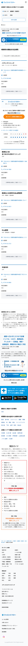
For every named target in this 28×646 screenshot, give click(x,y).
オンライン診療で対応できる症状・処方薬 (14, 44)
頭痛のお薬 (17, 554)
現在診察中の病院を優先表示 (12, 56)
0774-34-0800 (7, 282)
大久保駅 (8, 436)
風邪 (2, 419)
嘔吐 (13, 422)
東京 (3, 575)
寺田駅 (3, 433)
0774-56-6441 (7, 78)
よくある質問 (5, 619)
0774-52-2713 (7, 243)
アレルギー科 (5, 566)
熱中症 (3, 425)
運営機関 (4, 631)
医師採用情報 (5, 607)
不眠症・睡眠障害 (6, 561)
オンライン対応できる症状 (10, 130)
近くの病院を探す (8, 541)
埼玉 (3, 580)
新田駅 (3, 436)
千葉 (9, 573)
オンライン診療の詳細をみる (14, 117)
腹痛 (20, 419)
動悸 (15, 425)
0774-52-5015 (7, 206)
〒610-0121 (15, 200)
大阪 (9, 578)
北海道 (3, 573)
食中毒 (7, 419)
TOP (2, 541)
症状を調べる (5, 591)
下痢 (7, 425)
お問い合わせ (5, 622)
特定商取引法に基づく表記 (8, 628)
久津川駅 (8, 433)
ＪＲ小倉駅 (4, 439)
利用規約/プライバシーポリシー (10, 625)
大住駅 (10, 439)
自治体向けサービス (7, 603)
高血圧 (19, 425)
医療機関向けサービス (7, 600)
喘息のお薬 (17, 557)
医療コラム (4, 594)
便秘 (10, 422)
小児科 (3, 554)
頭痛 (23, 419)
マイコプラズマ (20, 422)
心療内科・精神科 (6, 557)
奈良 (15, 575)
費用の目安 (14, 382)
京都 (15, 573)
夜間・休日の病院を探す (8, 596)
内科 (2, 412)
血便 (11, 425)
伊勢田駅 (14, 436)
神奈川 (3, 578)
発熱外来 (4, 550)
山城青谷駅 (22, 436)
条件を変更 (14, 19)
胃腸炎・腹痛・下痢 (7, 564)
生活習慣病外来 (18, 561)
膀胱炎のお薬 (18, 559)
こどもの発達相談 (6, 559)
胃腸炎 (3, 422)
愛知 (9, 575)
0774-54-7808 (7, 169)
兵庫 (9, 580)
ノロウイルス (13, 419)
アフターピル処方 (19, 564)
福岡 (15, 578)
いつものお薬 (18, 552)
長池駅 (14, 433)
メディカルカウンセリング (8, 585)
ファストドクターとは (7, 589)
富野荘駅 (19, 433)
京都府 (14, 541)
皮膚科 (16, 550)
